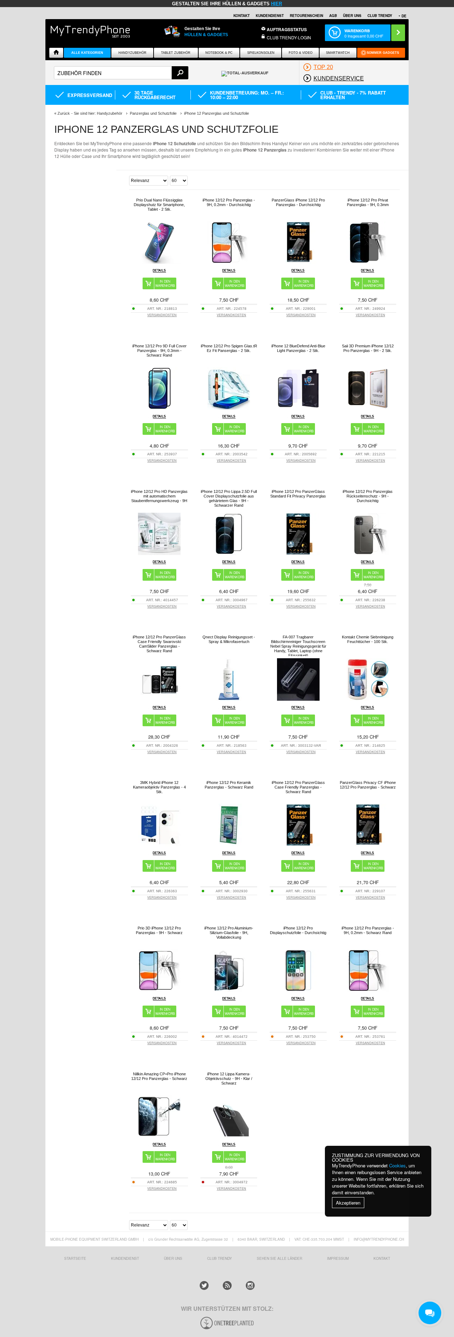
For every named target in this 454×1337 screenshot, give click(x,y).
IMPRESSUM (338, 1258)
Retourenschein (306, 15)
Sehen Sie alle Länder (279, 1258)
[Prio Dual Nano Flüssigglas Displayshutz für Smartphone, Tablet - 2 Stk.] (159, 261)
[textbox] (121, 72)
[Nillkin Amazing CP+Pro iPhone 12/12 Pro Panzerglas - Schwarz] (159, 1135)
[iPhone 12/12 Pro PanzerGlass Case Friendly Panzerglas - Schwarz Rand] (298, 844)
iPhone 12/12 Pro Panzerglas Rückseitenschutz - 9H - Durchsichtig (368, 496)
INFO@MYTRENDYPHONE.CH (379, 1239)
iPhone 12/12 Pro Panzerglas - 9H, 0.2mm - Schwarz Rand (368, 930)
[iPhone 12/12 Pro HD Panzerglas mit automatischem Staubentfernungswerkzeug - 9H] (159, 553)
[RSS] (227, 1285)
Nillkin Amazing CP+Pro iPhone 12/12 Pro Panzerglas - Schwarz (159, 1076)
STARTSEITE (75, 1258)
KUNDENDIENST (125, 1258)
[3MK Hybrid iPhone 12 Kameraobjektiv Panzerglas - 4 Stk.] (159, 844)
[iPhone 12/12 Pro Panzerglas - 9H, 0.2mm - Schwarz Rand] (368, 989)
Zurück (63, 113)
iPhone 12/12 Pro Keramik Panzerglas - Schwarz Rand (229, 784)
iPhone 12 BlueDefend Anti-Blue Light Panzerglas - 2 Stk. (298, 348)
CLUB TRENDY (379, 15)
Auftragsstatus (287, 29)
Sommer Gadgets (383, 53)
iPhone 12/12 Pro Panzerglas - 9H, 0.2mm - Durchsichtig (229, 202)
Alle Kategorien (87, 53)
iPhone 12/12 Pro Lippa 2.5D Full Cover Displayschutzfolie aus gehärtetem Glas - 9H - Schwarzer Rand (229, 498)
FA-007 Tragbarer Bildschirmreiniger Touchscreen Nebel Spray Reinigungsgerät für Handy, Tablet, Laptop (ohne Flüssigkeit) (298, 646)
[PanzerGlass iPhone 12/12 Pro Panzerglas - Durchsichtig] (298, 261)
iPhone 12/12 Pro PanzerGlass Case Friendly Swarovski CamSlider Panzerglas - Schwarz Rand (159, 644)
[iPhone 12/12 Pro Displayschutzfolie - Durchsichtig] (298, 989)
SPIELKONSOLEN (261, 53)
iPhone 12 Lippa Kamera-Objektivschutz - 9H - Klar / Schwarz (228, 1078)
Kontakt (241, 15)
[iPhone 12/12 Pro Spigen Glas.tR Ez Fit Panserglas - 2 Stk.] (228, 407)
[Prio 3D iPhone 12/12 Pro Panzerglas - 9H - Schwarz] (159, 989)
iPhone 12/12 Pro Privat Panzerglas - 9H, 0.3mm (368, 202)
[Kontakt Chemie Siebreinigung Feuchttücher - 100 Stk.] (368, 698)
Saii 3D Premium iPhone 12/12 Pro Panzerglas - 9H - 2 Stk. (368, 348)
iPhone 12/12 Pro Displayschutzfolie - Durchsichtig (298, 930)
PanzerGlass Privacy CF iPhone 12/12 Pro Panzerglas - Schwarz (368, 784)
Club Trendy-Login (289, 37)
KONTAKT (381, 1258)
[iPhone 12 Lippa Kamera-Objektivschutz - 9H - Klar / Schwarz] (228, 1135)
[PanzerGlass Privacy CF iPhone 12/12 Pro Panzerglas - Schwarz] (368, 844)
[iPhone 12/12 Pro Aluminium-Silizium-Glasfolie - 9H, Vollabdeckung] (228, 989)
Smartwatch (338, 53)
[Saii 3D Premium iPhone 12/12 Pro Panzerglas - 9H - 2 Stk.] (368, 407)
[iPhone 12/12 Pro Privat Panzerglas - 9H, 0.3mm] (368, 261)
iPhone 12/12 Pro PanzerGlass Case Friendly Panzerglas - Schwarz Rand (298, 787)
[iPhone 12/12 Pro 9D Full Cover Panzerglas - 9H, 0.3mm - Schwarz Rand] (159, 407)
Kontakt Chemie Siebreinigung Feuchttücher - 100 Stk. (367, 639)
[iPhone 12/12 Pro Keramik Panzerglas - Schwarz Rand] (228, 844)
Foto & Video (300, 53)
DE (404, 15)
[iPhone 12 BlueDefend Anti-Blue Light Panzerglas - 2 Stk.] (298, 407)
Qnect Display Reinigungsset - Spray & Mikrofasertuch (229, 639)
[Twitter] (204, 1285)
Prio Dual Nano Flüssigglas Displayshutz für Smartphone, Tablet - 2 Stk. (159, 204)
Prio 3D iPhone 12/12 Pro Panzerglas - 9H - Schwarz (159, 930)
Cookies (397, 1165)
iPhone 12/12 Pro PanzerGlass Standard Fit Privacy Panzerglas (298, 493)
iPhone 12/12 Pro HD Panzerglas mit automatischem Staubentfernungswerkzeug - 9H (159, 496)
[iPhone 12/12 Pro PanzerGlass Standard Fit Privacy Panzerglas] (298, 553)
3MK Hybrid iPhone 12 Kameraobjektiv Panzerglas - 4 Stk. (159, 787)
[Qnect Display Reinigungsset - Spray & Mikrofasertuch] (228, 698)
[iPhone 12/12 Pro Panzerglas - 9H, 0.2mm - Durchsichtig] (228, 261)
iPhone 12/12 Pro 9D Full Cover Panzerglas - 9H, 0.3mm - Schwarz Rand (159, 350)
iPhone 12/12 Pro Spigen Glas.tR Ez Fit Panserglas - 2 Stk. (229, 348)
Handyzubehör (132, 53)
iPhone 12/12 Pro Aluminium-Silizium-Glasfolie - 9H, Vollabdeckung (228, 932)
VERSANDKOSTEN (162, 315)
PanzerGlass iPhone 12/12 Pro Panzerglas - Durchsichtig (298, 202)
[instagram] (250, 1285)
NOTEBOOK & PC (219, 53)
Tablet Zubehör (175, 53)
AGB (333, 15)
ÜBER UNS (352, 15)
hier (276, 3)
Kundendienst (270, 15)
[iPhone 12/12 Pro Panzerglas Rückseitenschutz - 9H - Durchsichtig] (368, 553)
